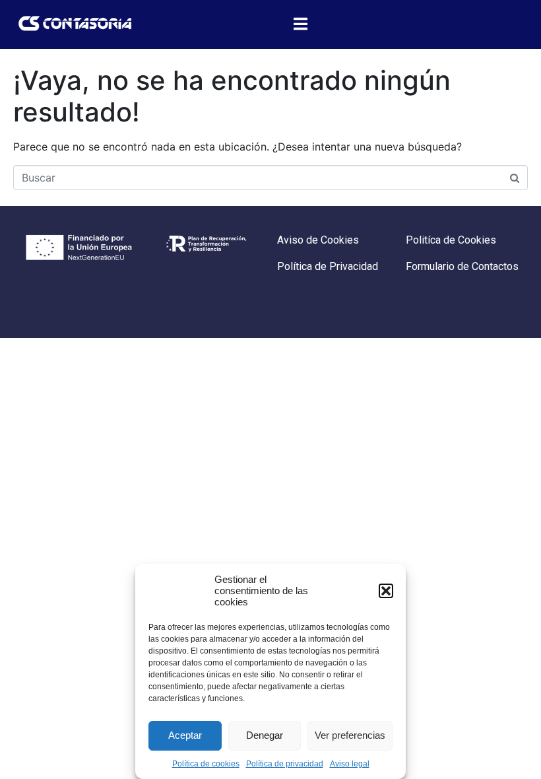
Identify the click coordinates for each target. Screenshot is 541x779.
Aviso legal (349, 763)
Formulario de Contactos (462, 266)
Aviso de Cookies (318, 240)
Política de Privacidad (327, 266)
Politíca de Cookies (451, 240)
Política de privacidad (284, 763)
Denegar (264, 735)
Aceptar (185, 735)
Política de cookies (205, 763)
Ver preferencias (350, 735)
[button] (386, 590)
